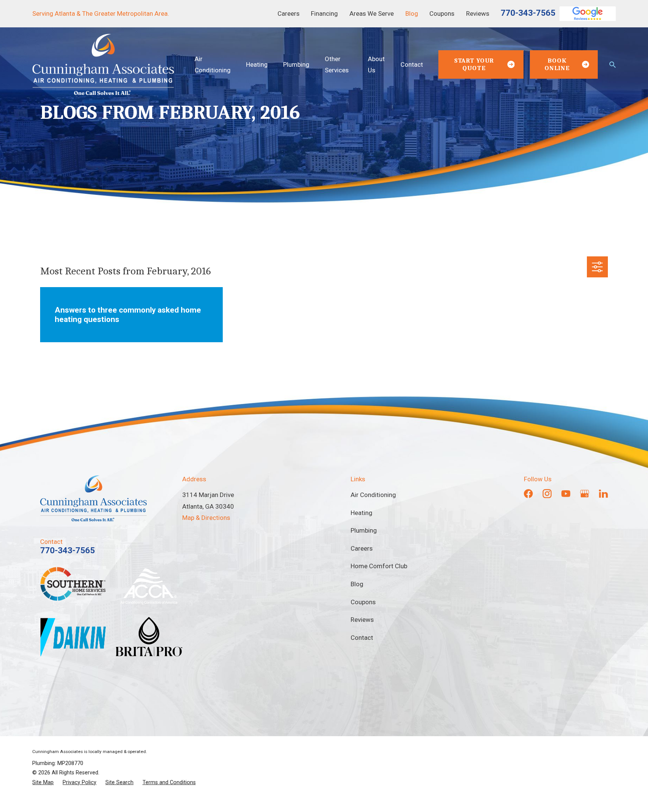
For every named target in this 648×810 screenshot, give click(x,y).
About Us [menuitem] (376, 64)
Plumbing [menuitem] (296, 64)
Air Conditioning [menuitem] (213, 64)
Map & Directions (206, 517)
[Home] (103, 64)
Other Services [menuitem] (337, 64)
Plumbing (364, 530)
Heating (361, 513)
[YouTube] (565, 493)
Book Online (557, 64)
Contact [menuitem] (411, 64)
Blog (411, 13)
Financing (324, 13)
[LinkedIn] (603, 493)
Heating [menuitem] (257, 64)
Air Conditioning (373, 495)
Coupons (441, 13)
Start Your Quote (474, 64)
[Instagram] (547, 493)
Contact (362, 637)
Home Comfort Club (379, 566)
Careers (289, 13)
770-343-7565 (528, 13)
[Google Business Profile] (584, 493)
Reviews (477, 13)
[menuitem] (43, 782)
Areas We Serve (372, 13)
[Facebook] (528, 493)
